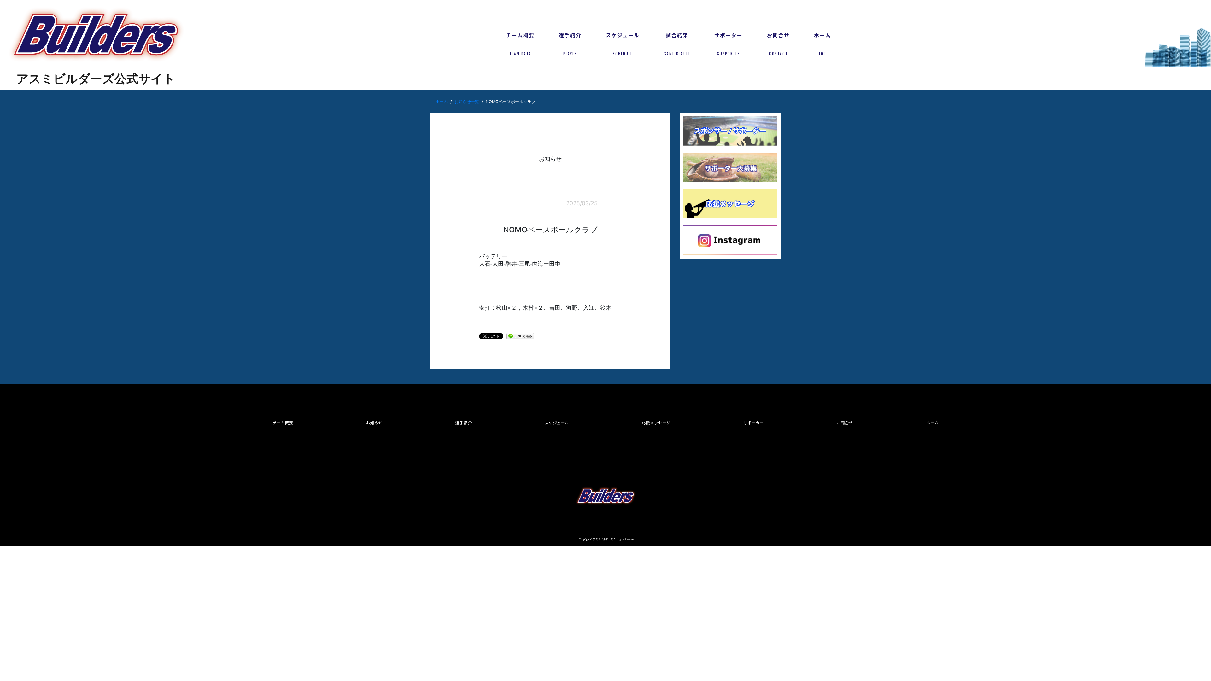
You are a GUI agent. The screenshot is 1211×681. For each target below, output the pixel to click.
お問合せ (845, 422)
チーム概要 (282, 422)
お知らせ (374, 422)
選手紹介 (463, 422)
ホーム (442, 101)
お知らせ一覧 (466, 101)
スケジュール (557, 422)
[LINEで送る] (520, 336)
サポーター (753, 422)
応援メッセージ (656, 422)
